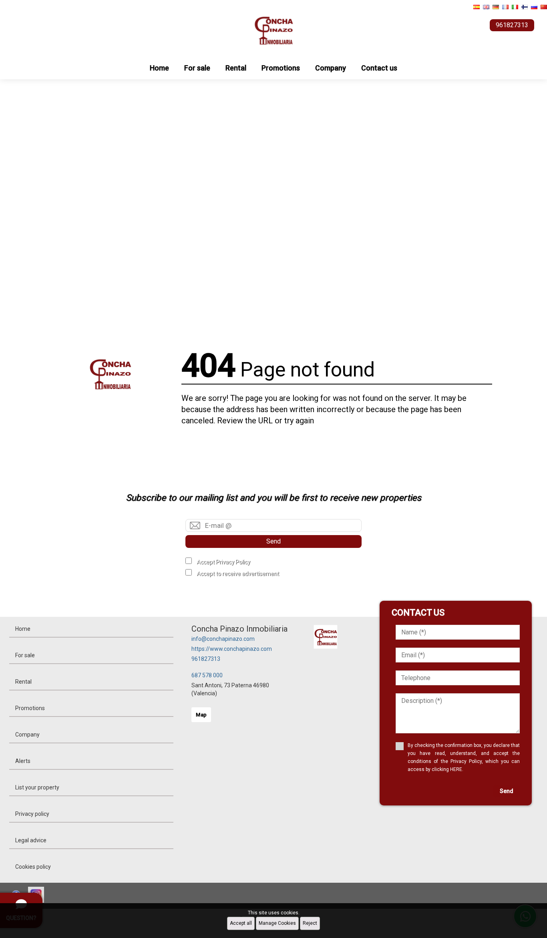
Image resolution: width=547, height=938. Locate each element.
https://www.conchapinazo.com (231, 649)
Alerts (22, 761)
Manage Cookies (277, 923)
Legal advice (30, 840)
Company (330, 68)
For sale (197, 68)
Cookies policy (33, 867)
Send (273, 541)
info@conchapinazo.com (223, 639)
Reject (310, 923)
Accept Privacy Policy (223, 562)
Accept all (241, 923)
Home (159, 68)
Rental (235, 68)
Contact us (379, 68)
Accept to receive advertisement (238, 573)
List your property (37, 787)
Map (201, 715)
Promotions (280, 68)
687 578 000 (207, 675)
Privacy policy (32, 814)
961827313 (205, 659)
